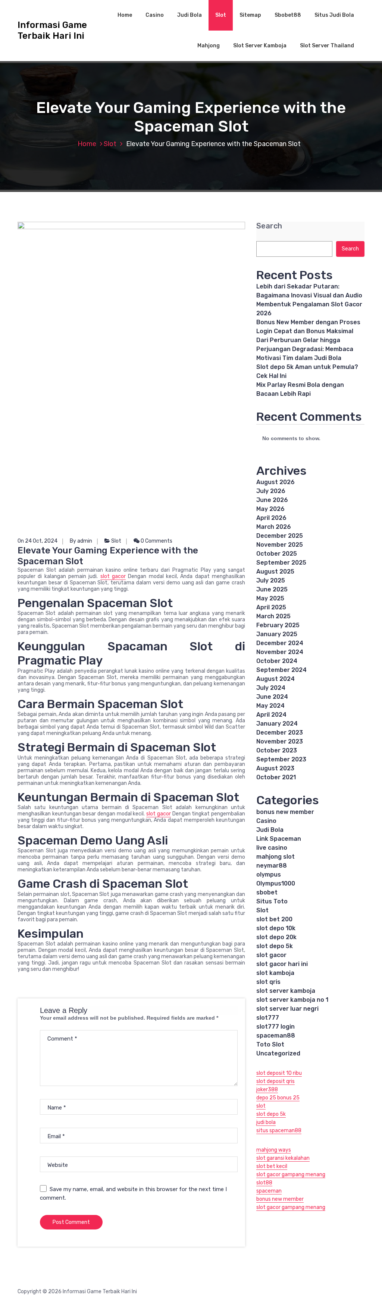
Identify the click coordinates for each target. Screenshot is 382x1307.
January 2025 (276, 634)
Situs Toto (272, 901)
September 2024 (281, 669)
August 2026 (275, 482)
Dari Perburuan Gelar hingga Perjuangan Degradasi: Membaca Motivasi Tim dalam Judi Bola (304, 349)
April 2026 (271, 517)
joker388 (267, 1089)
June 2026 (272, 499)
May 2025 (270, 598)
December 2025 (279, 535)
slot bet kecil (271, 1166)
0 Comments (156, 541)
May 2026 (270, 508)
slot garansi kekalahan (283, 1158)
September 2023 (281, 759)
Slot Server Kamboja (259, 45)
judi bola (266, 1122)
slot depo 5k (274, 946)
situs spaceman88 (278, 1130)
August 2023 (275, 768)
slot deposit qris (275, 1081)
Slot (220, 15)
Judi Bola (189, 15)
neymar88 (271, 865)
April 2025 (271, 607)
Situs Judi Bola (334, 15)
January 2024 (277, 723)
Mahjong (208, 45)
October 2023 (276, 750)
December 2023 (279, 732)
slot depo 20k (276, 937)
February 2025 (278, 625)
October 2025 (276, 553)
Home (125, 15)
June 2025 (272, 589)
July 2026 (270, 491)
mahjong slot (275, 856)
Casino (154, 15)
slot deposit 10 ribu (279, 1073)
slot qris (268, 981)
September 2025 (281, 562)
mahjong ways (273, 1150)
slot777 (267, 1017)
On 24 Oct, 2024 (37, 541)
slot (261, 1106)
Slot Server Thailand (327, 45)
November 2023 (279, 741)
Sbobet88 (288, 15)
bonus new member (285, 811)
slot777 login (275, 1026)
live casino (271, 847)
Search (269, 226)
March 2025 (273, 616)
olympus (268, 874)
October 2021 (276, 777)
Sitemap (250, 15)
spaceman (269, 1191)
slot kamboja (275, 972)
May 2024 (270, 705)
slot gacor (113, 576)
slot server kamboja (285, 990)
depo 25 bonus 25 (278, 1098)
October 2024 (276, 660)
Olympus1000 (275, 883)
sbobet (267, 892)
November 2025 (279, 544)
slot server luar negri (287, 1008)
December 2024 (279, 643)
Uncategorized (278, 1053)
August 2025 (275, 571)
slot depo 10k (275, 928)
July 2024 (270, 687)
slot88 (264, 1183)
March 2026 (273, 526)
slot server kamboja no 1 (292, 999)
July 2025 (270, 580)
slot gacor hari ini (282, 963)
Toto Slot (270, 1044)
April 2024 (271, 714)
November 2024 (279, 652)
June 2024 (272, 696)
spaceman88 (275, 1035)
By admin (81, 541)
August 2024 (275, 678)
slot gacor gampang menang (290, 1174)
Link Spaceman (278, 838)
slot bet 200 (274, 919)
